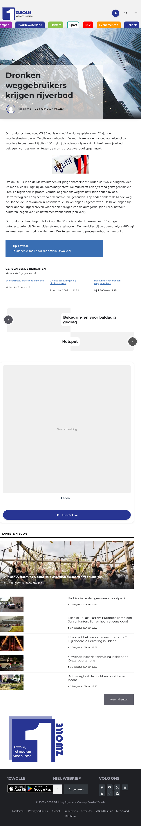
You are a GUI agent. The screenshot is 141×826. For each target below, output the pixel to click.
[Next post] (132, 341)
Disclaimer (18, 811)
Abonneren (76, 789)
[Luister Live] (115, 13)
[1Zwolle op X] (117, 787)
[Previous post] (8, 319)
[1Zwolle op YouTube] (110, 793)
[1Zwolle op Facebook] (102, 787)
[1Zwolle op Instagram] (125, 787)
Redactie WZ (24, 108)
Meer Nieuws (119, 699)
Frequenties (71, 811)
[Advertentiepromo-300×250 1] (36, 761)
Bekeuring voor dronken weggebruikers (107, 282)
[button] (126, 13)
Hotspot (70, 341)
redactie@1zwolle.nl (57, 251)
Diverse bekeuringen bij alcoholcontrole (63, 282)
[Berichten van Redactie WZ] (11, 108)
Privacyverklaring (38, 811)
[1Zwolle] (17, 13)
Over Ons (87, 811)
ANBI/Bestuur (104, 811)
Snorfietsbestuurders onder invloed (25, 280)
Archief (56, 811)
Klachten (70, 816)
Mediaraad (122, 811)
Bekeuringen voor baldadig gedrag (89, 319)
